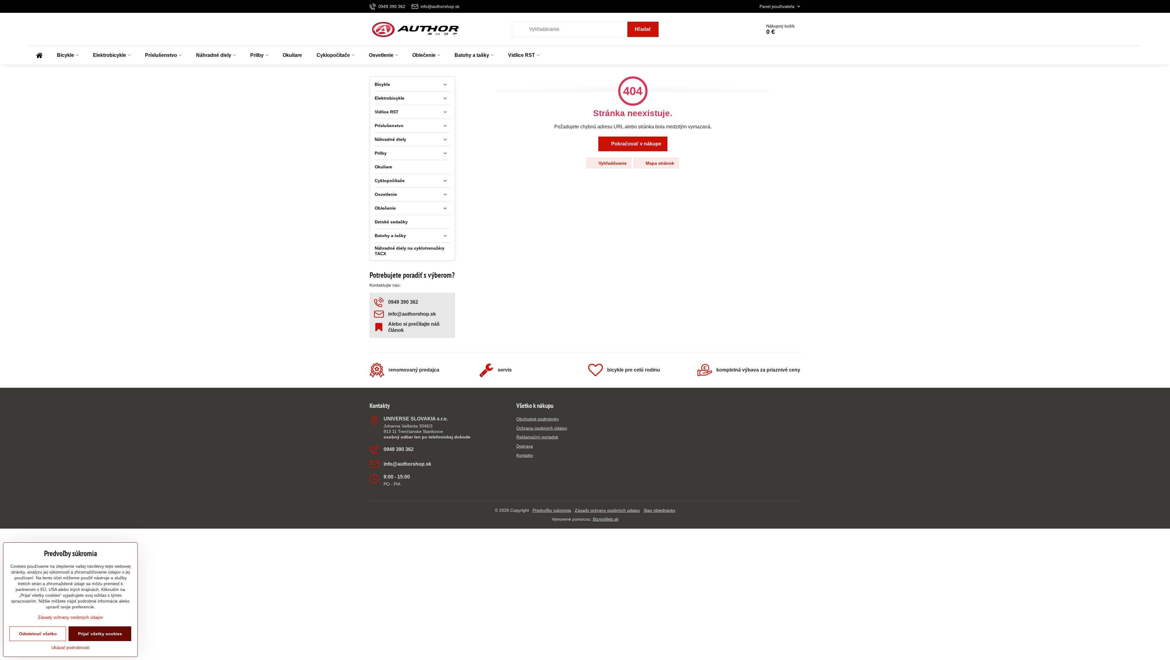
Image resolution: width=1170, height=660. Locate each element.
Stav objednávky (659, 510)
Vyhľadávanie (612, 163)
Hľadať (643, 29)
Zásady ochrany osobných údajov (607, 510)
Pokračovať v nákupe (635, 143)
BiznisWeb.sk (605, 519)
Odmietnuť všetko (38, 633)
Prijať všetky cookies (100, 633)
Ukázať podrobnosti (70, 647)
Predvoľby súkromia (552, 510)
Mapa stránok (659, 163)
